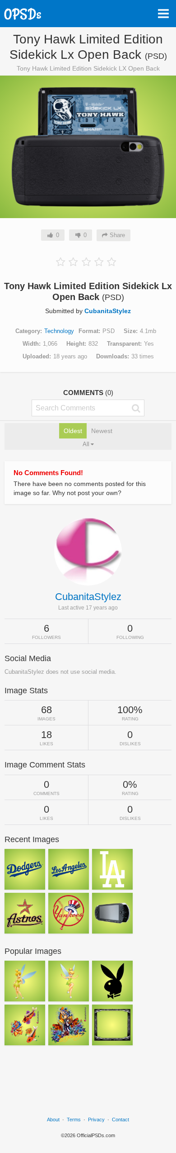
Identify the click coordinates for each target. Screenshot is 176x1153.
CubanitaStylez (107, 310)
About (53, 1119)
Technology (59, 331)
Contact (120, 1119)
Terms (74, 1119)
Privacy (96, 1119)
